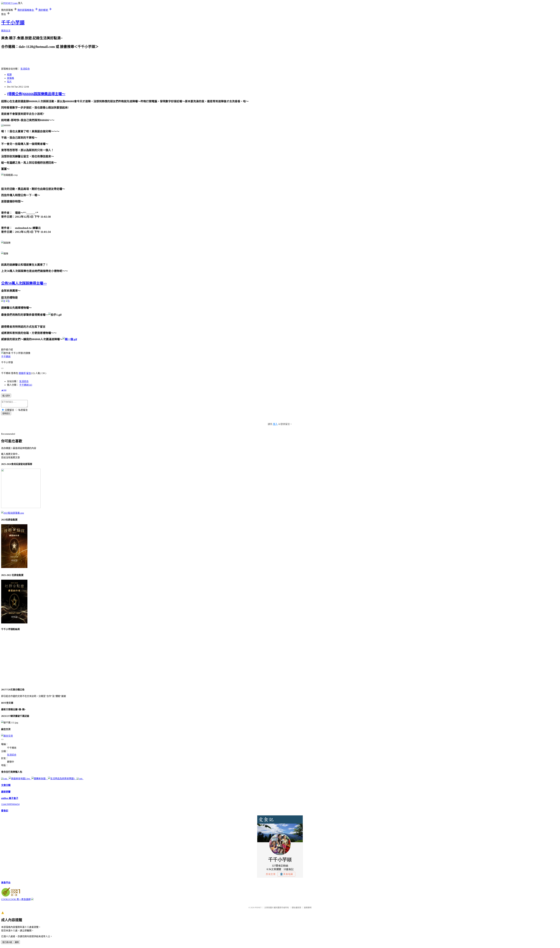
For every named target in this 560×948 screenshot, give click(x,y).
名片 (9, 81)
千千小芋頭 (12, 22)
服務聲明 (308, 907)
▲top (3, 390)
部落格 (10, 78)
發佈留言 (6, 413)
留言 (28, 373)
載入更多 (6, 396)
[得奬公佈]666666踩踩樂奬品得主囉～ (36, 94)
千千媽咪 (5, 356)
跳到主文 (5, 30)
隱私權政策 (296, 907)
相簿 (9, 74)
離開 (17, 942)
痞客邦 (22, 373)
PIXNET (258, 907)
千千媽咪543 (25, 385)
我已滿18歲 (7, 942)
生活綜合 (25, 69)
